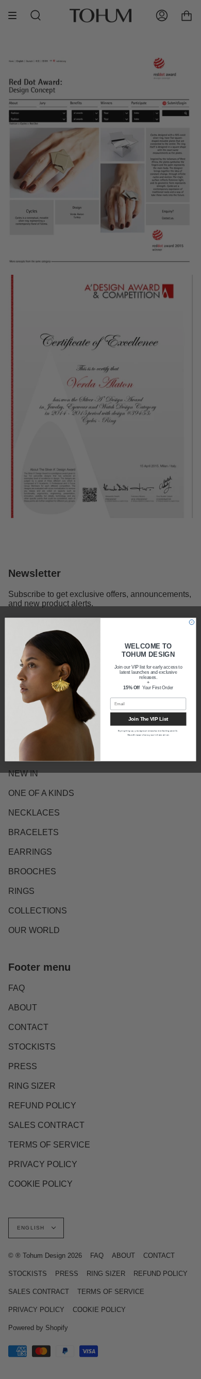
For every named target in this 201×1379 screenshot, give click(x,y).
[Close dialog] (191, 622)
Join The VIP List (148, 719)
